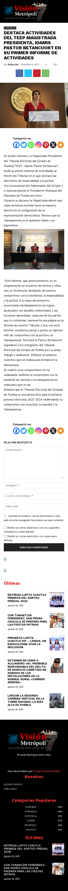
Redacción (12, 64)
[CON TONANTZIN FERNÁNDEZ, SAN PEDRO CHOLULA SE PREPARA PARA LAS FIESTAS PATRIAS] (56, 620)
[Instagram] (38, 145)
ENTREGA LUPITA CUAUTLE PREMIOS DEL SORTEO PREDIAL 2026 (27, 598)
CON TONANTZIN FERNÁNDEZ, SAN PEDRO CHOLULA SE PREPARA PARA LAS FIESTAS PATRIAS (27, 620)
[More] (54, 73)
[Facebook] (19, 73)
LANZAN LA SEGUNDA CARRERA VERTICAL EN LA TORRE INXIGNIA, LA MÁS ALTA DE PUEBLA (26, 700)
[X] (53, 145)
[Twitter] (28, 73)
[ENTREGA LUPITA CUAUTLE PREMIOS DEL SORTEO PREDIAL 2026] (56, 600)
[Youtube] (47, 762)
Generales (10, 28)
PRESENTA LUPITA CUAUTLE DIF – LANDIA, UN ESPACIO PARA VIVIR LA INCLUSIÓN (27, 642)
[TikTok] (34, 762)
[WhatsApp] (45, 73)
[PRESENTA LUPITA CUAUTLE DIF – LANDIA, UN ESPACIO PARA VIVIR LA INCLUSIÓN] (56, 643)
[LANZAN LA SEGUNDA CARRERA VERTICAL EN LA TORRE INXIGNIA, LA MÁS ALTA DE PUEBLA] (56, 700)
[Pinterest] (37, 73)
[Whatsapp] (31, 145)
